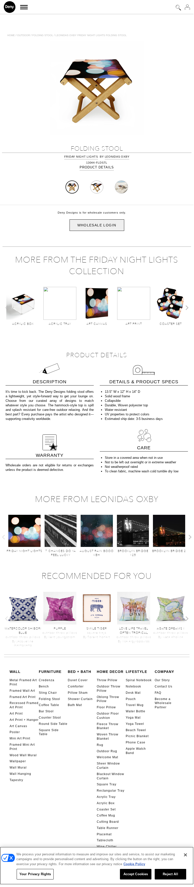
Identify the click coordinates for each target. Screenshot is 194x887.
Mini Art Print (20, 738)
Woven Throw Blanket (107, 736)
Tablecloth (105, 840)
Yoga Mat (133, 717)
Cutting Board (108, 821)
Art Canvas (18, 726)
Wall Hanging (20, 774)
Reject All (170, 874)
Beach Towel (136, 730)
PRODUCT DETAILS (97, 167)
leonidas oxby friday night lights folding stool (91, 35)
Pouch (131, 699)
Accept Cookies (135, 874)
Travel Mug (135, 705)
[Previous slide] (6, 307)
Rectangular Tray (110, 790)
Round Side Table (53, 724)
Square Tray (106, 784)
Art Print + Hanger (24, 720)
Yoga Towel (135, 724)
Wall (15, 672)
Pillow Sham (78, 692)
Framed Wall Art (22, 690)
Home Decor (110, 672)
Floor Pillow (106, 707)
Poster (15, 732)
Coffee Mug (106, 815)
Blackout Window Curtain (110, 776)
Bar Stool (46, 711)
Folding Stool (49, 699)
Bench (44, 686)
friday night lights (81, 156)
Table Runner (107, 828)
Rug (100, 745)
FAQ (158, 692)
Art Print (16, 713)
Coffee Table (49, 705)
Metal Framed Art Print (23, 682)
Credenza (46, 680)
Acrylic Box (106, 803)
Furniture (50, 672)
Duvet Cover (78, 680)
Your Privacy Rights (35, 874)
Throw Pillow (107, 680)
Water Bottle (135, 711)
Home (11, 35)
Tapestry (16, 780)
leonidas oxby (117, 156)
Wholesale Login (96, 225)
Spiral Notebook (139, 680)
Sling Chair (48, 692)
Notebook (133, 686)
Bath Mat (75, 705)
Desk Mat (133, 692)
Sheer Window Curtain (108, 766)
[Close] (185, 854)
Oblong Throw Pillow (108, 699)
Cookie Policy (134, 864)
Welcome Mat (107, 757)
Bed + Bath (79, 672)
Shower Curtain (80, 699)
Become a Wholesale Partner (163, 703)
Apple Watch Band (136, 751)
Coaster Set (106, 809)
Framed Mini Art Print (22, 747)
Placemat (104, 834)
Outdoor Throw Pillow (108, 688)
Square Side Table (49, 732)
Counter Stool (50, 717)
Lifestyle (136, 672)
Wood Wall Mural (23, 755)
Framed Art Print (23, 697)
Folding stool (42, 35)
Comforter (76, 686)
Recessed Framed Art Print (24, 705)
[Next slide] (186, 307)
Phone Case (135, 742)
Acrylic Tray (106, 797)
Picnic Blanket (137, 736)
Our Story (162, 680)
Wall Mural (18, 767)
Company (164, 672)
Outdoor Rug (107, 751)
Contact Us (163, 686)
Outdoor (23, 35)
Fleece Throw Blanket (107, 726)
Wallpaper (18, 761)
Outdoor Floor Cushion (108, 716)
